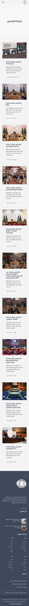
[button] (3, 2)
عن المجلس (24, 544)
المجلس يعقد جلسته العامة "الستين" (13, 318)
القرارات (24, 562)
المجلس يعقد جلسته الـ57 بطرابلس (13, 447)
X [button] (8, 604)
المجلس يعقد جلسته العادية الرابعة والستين (14, 188)
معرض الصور (24, 564)
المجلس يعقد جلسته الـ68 (13, 103)
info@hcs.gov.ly (15, 584)
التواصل (24, 569)
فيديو (25, 567)
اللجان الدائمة (24, 549)
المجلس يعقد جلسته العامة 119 (13, 62)
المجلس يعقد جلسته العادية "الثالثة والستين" (13, 230)
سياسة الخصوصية (23, 593)
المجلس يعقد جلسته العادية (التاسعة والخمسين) (13, 360)
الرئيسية (24, 541)
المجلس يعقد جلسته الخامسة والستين (13, 145)
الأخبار (25, 551)
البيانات (25, 559)
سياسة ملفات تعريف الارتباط (11, 593)
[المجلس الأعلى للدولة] (25, 2)
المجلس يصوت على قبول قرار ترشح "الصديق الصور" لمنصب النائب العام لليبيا (14, 275)
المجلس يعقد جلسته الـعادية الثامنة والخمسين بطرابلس (13, 405)
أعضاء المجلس (23, 546)
